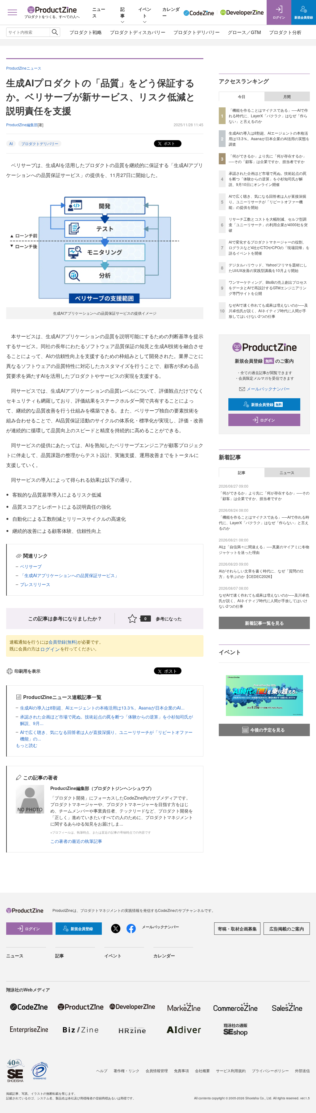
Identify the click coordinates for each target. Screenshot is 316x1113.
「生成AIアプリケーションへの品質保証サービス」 (69, 575)
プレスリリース (35, 584)
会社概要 (202, 1070)
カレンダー (164, 955)
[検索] (55, 32)
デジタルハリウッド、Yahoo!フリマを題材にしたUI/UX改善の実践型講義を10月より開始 (268, 267)
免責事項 (181, 1070)
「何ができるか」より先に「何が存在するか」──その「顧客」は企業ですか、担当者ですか (267, 158)
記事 (122, 12)
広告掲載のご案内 (286, 928)
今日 (241, 96)
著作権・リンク (126, 1070)
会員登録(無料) (62, 642)
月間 (287, 96)
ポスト (169, 143)
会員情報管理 (157, 1070)
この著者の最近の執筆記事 (76, 841)
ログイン (50, 649)
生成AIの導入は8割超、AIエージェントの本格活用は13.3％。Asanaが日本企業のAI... (102, 708)
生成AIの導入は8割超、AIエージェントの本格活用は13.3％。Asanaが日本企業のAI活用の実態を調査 (269, 138)
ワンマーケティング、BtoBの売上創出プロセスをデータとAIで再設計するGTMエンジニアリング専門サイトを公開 (268, 287)
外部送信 (302, 1070)
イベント (144, 12)
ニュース (287, 472)
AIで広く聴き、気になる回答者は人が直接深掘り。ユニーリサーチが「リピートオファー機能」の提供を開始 (267, 201)
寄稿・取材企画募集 (237, 928)
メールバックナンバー (268, 389)
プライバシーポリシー (270, 1070)
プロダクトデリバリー (196, 32)
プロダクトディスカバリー (137, 32)
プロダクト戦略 (85, 32)
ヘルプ (101, 1070)
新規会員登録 (266, 404)
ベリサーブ (31, 566)
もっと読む (26, 745)
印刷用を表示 (27, 671)
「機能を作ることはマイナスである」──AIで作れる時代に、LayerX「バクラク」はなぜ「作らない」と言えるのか (268, 115)
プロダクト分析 (285, 32)
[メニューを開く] (12, 12)
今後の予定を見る (267, 730)
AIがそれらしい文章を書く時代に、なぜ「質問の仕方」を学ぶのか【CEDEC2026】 (261, 573)
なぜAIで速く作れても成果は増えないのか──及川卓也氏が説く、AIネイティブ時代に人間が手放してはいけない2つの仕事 (268, 310)
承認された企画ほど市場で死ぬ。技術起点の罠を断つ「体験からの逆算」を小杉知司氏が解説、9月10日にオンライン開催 (267, 178)
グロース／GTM (244, 32)
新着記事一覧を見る (264, 623)
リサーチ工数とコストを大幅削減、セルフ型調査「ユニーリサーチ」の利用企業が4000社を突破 (268, 224)
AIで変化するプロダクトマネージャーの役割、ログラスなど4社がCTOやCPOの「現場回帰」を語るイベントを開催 (269, 247)
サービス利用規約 (231, 1070)
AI (11, 143)
